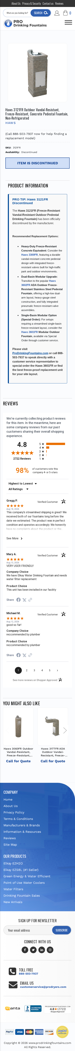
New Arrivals (12, 902)
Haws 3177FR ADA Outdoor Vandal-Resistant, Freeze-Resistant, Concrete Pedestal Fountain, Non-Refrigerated (53, 752)
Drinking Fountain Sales (21, 895)
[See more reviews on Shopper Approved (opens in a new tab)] (30, 600)
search (38, 13)
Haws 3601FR (29, 331)
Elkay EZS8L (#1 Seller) (20, 870)
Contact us (48, 3)
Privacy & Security (31, 3)
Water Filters (13, 889)
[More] (68, 21)
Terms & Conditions (18, 819)
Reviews (59, 3)
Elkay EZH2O (13, 863)
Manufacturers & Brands (21, 825)
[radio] (54, 444)
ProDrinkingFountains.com (30, 353)
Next (64, 730)
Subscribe (62, 930)
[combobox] (27, 13)
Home (7, 799)
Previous (7, 730)
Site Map (10, 844)
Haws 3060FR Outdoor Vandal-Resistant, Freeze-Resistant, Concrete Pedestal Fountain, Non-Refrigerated (18, 752)
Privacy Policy (13, 812)
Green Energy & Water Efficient (26, 876)
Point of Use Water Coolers (24, 882)
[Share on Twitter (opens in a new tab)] (24, 600)
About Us (16, 3)
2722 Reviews (25, 458)
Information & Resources (22, 831)
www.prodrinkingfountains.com (50, 1043)
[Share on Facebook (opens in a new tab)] (18, 600)
